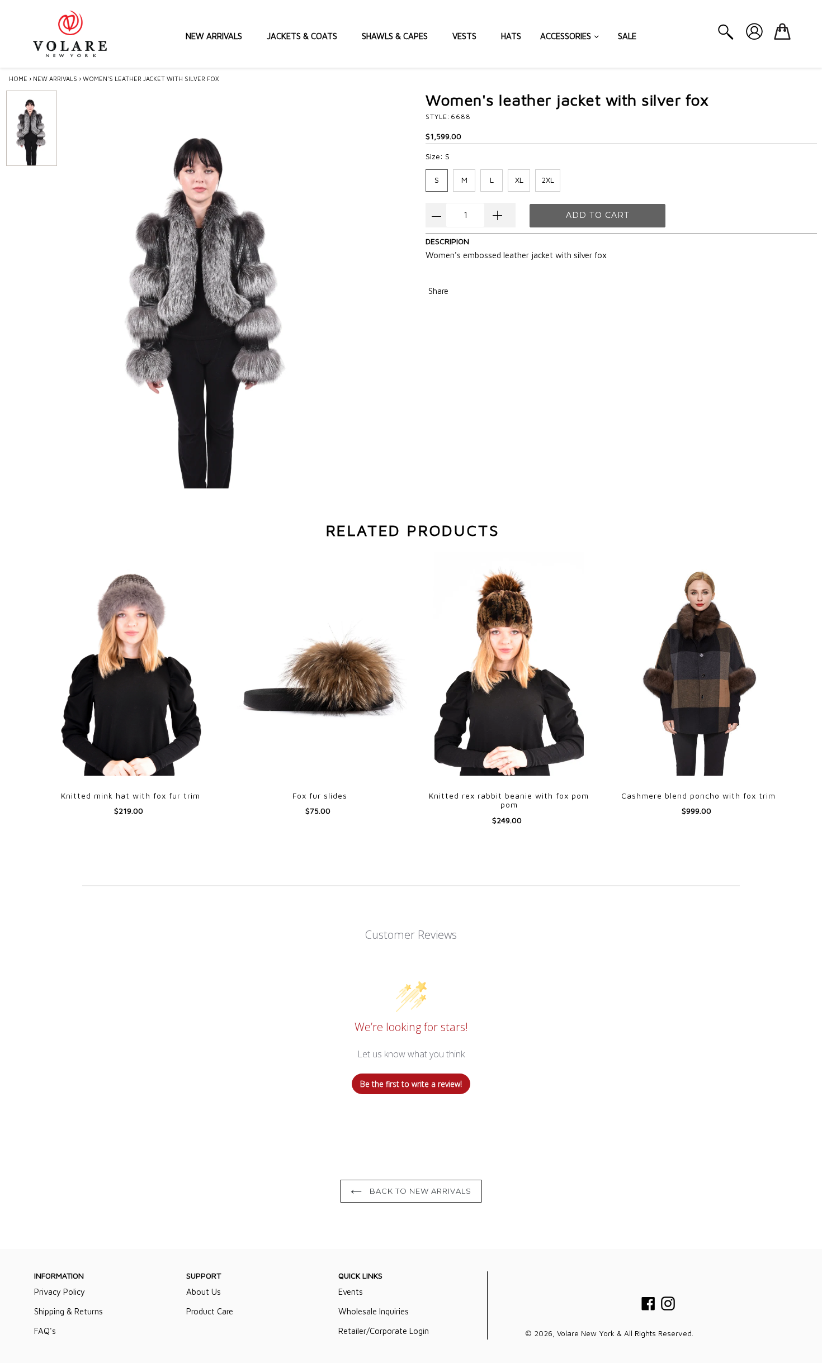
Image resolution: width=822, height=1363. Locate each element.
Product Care (209, 1311)
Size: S (438, 156)
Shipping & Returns (68, 1311)
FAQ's (45, 1331)
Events (350, 1291)
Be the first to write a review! (411, 1084)
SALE (627, 36)
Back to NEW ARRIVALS (419, 1190)
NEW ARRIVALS (214, 36)
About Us (203, 1291)
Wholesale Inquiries (373, 1311)
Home (18, 78)
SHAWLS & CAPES (395, 36)
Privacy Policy (59, 1291)
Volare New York (586, 1333)
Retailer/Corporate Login (383, 1331)
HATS (511, 36)
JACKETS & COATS (302, 36)
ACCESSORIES (566, 36)
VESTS (464, 36)
